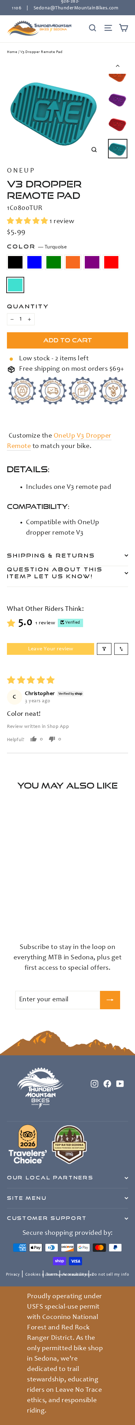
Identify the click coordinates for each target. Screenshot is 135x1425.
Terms (51, 1275)
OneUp (21, 171)
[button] (28, 221)
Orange (73, 262)
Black (15, 262)
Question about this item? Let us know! (55, 572)
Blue (34, 262)
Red (111, 262)
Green (53, 262)
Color (37, 246)
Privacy (13, 1275)
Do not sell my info (110, 1275)
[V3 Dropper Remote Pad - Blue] (18, 918)
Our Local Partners (50, 1177)
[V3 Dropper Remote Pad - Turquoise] (56, 918)
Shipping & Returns (51, 555)
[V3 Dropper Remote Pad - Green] (26, 918)
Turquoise (15, 285)
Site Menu (26, 1198)
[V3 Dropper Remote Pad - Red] (48, 918)
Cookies (33, 1275)
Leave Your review (50, 649)
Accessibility (75, 1275)
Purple (92, 262)
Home (12, 52)
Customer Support (47, 1218)
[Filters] (104, 649)
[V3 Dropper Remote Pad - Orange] (33, 918)
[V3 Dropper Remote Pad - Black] (10, 918)
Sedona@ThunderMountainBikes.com (76, 8)
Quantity (28, 306)
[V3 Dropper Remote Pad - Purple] (41, 918)
